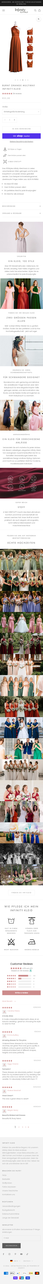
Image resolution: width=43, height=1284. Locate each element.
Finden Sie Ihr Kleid (21, 893)
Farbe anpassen (9, 1187)
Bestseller (6, 1179)
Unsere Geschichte (10, 1190)
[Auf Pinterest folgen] (15, 1254)
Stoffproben (7, 1183)
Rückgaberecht (8, 1210)
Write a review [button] (21, 992)
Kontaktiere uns (8, 1194)
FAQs (4, 1175)
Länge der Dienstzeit (10, 1218)
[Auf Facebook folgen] (3, 1254)
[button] (7, 93)
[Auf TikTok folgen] (27, 1254)
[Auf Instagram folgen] (9, 1254)
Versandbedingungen (11, 1206)
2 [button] (18, 1127)
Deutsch (27, 1261)
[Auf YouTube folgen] (21, 1254)
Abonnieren (11, 1246)
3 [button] (22, 1127)
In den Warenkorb (21, 129)
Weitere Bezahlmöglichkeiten (21, 141)
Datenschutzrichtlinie (10, 1214)
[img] (7, 1007)
